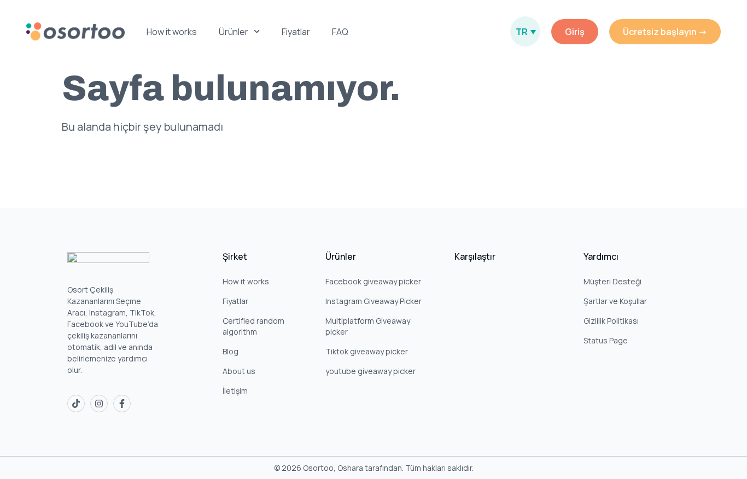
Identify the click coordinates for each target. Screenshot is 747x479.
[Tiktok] (76, 403)
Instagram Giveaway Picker (373, 301)
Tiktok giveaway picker (366, 351)
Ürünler (233, 32)
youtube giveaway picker (370, 371)
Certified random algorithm (253, 326)
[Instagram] (99, 403)
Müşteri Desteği (612, 281)
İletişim (235, 390)
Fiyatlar (296, 32)
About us (239, 371)
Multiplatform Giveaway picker (367, 326)
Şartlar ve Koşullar (615, 301)
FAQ (340, 32)
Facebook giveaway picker (373, 281)
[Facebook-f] (122, 403)
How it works (172, 32)
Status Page (605, 340)
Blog (230, 351)
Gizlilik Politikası (611, 321)
